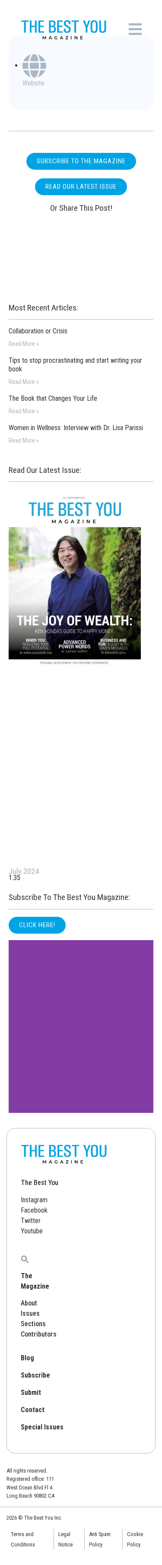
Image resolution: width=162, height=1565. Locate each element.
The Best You (39, 1183)
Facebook (34, 1210)
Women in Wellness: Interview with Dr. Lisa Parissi (76, 428)
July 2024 (24, 871)
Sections (33, 1324)
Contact (32, 1410)
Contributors (39, 1334)
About (29, 1303)
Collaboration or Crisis (38, 331)
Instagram (34, 1200)
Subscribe (35, 1375)
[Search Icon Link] (25, 1259)
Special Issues (42, 1427)
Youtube (32, 1231)
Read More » (24, 344)
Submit (31, 1392)
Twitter (31, 1221)
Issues (30, 1313)
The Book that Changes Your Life (53, 398)
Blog (27, 1358)
